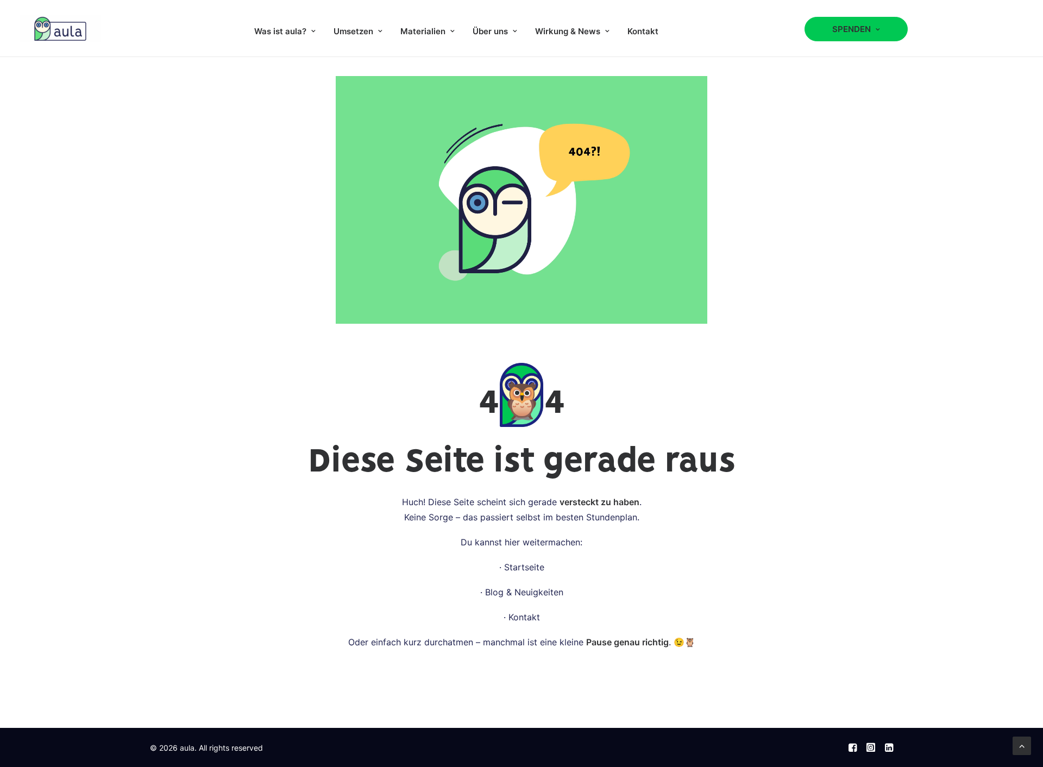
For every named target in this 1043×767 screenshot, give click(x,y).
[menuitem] (285, 30)
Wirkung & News (567, 31)
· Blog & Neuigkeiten (521, 592)
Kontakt (642, 31)
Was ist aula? (280, 31)
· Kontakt (522, 617)
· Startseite (521, 567)
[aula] (60, 28)
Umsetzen (353, 31)
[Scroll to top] (1022, 744)
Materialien (422, 31)
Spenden (851, 29)
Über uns (490, 31)
